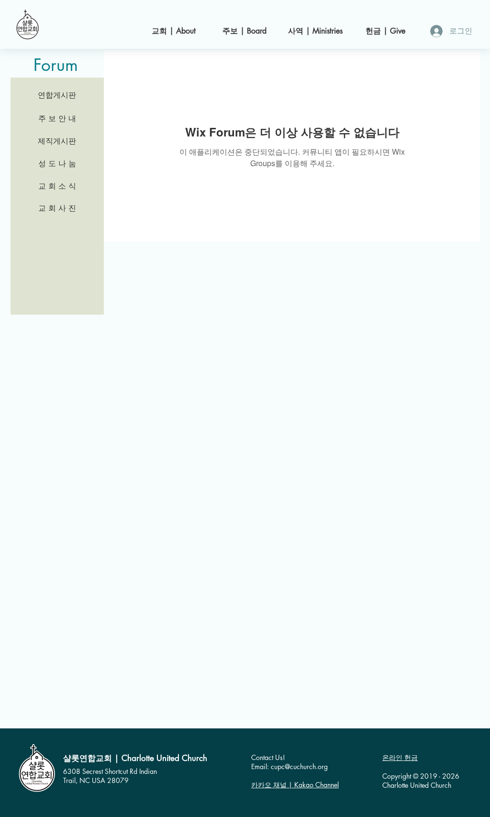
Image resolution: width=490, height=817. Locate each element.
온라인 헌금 (400, 757)
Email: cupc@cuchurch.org (289, 766)
